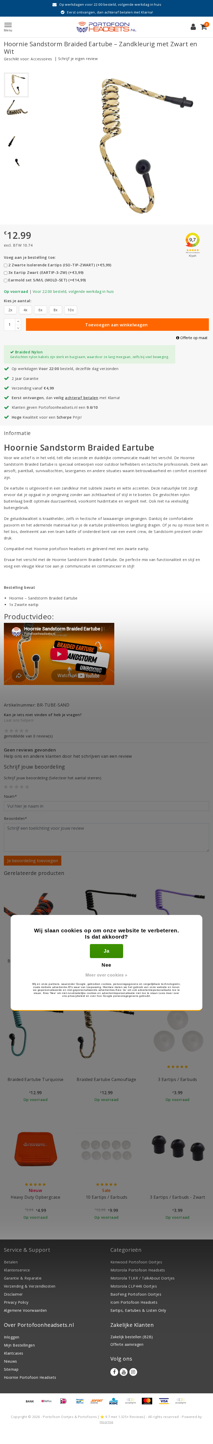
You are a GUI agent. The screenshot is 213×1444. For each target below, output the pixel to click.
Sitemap (11, 1369)
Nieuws (10, 1361)
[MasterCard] (149, 1403)
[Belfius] (48, 1403)
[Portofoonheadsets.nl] (106, 27)
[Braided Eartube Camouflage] (106, 1031)
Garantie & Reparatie (23, 1278)
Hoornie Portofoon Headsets (30, 1377)
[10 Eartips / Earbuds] (106, 1149)
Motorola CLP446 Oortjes (133, 1286)
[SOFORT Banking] (98, 1403)
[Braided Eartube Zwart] (106, 914)
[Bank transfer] (31, 1403)
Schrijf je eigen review (78, 58)
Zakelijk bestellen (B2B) (131, 1336)
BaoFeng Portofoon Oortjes (135, 1294)
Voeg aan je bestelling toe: (30, 257)
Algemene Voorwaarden (25, 1310)
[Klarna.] (182, 1403)
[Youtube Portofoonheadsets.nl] (124, 1372)
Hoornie (106, 1422)
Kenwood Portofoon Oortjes (136, 1262)
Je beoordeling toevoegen (32, 860)
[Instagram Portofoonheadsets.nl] (133, 1372)
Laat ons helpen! (19, 720)
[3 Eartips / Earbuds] (177, 1031)
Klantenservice (17, 1270)
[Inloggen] (193, 27)
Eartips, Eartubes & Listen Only (138, 1310)
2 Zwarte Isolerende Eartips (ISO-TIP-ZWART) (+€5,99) (59, 264)
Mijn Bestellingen (19, 1345)
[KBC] (115, 1403)
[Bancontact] (82, 1403)
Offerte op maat (193, 337)
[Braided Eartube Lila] (177, 914)
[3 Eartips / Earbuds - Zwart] (177, 1149)
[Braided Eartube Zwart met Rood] (35, 914)
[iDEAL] (65, 1403)
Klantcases (13, 1353)
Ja (107, 951)
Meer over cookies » (106, 975)
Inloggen (11, 1337)
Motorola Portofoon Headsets (137, 1270)
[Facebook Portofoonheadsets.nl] (114, 1372)
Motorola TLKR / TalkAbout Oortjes (142, 1278)
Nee (106, 965)
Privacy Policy (16, 1302)
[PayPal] (132, 1403)
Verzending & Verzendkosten (29, 1286)
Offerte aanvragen (126, 1344)
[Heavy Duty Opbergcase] (35, 1149)
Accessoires (41, 58)
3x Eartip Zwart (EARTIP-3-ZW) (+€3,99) (45, 272)
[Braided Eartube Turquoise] (35, 1031)
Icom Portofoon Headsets (133, 1302)
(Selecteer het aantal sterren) (52, 777)
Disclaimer (13, 1294)
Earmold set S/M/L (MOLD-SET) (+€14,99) (47, 280)
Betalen (11, 1262)
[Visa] (165, 1403)
